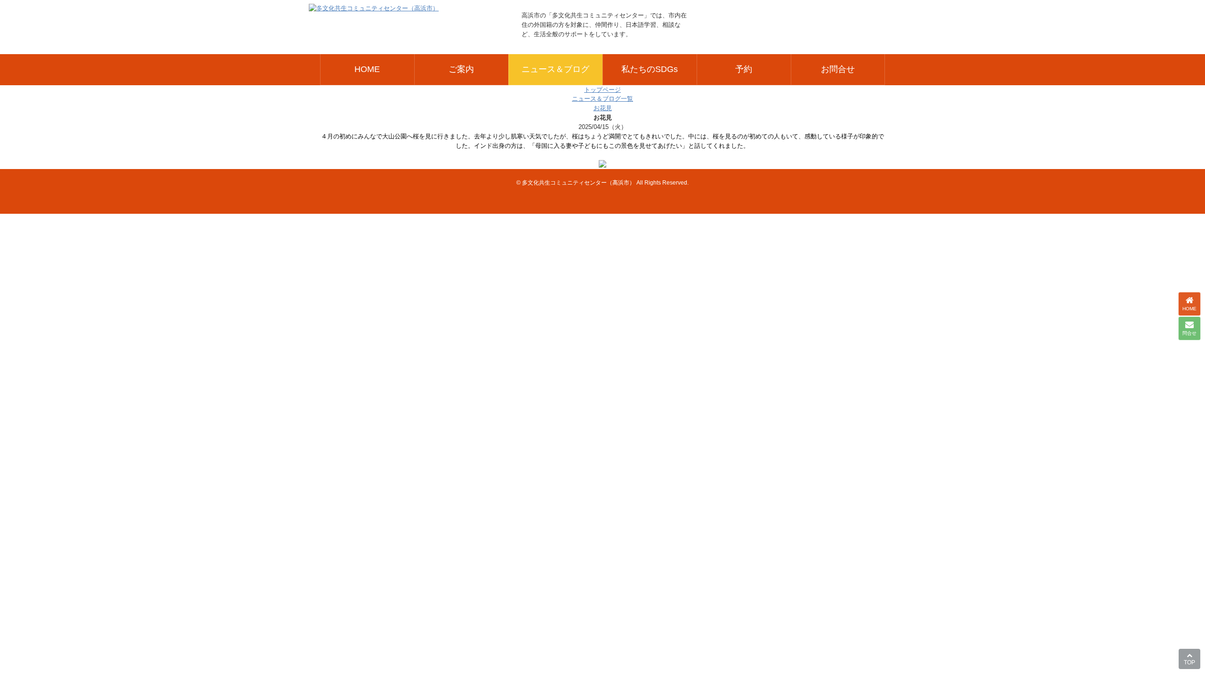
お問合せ (838, 69)
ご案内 (461, 69)
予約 (743, 69)
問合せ (1189, 333)
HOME (367, 69)
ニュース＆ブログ (555, 69)
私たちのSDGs (649, 69)
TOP (1189, 662)
